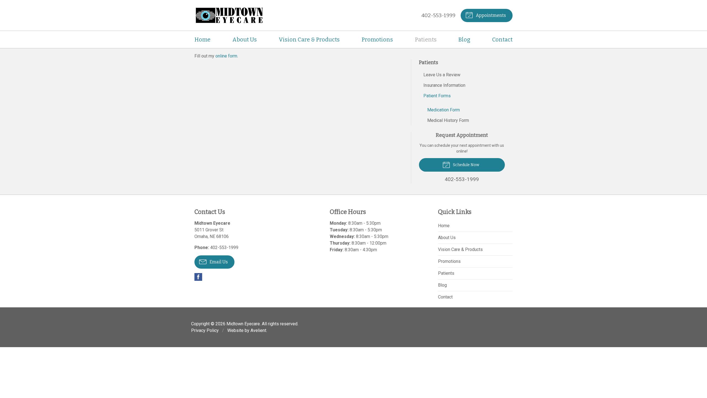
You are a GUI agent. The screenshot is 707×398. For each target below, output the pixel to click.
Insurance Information (444, 85)
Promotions (377, 39)
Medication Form (443, 109)
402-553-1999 (438, 15)
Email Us (218, 262)
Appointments (490, 15)
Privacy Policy (205, 330)
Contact (502, 39)
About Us (244, 39)
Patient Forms (437, 95)
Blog (464, 39)
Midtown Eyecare (243, 323)
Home (202, 39)
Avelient (258, 330)
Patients (426, 39)
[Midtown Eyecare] (228, 15)
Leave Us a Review (441, 74)
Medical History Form (448, 120)
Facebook (198, 277)
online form (226, 56)
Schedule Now (465, 165)
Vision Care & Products (309, 39)
